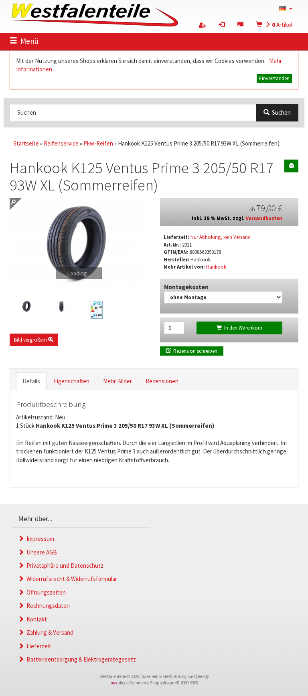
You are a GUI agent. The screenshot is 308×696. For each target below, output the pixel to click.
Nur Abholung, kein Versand (220, 237)
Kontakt (35, 619)
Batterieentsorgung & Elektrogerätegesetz (80, 659)
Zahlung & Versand (48, 632)
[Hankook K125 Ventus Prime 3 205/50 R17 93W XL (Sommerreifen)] (79, 244)
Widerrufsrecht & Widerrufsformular (70, 579)
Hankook (216, 266)
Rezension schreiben (194, 351)
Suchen (280, 112)
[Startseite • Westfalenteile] (94, 14)
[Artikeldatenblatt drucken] (291, 166)
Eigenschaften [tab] (71, 381)
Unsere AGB (40, 552)
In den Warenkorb (242, 327)
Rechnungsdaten (47, 605)
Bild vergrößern (31, 339)
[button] (285, 8)
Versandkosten (264, 218)
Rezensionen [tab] (162, 381)
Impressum (39, 538)
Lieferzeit (37, 646)
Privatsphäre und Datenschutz (63, 565)
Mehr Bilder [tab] (117, 381)
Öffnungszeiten (45, 592)
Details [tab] (31, 381)
